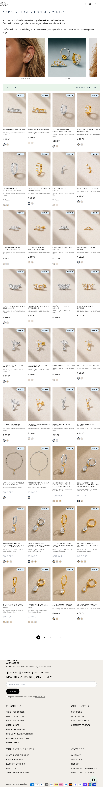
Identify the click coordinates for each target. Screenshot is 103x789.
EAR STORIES (12, 768)
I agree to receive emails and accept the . (26, 697)
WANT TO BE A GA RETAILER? (83, 773)
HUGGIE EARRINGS (14, 760)
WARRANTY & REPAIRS (16, 721)
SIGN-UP (75, 764)
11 (60, 637)
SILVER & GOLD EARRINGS (17, 755)
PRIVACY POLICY (13, 743)
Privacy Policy (40, 697)
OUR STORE (76, 712)
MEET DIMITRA (77, 716)
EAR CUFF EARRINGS (15, 764)
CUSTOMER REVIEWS (80, 725)
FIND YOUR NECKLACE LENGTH (19, 734)
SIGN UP (12, 691)
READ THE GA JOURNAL (81, 721)
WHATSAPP (76, 755)
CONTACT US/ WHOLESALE (17, 738)
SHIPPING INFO (12, 725)
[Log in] (85, 4)
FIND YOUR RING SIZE (15, 729)
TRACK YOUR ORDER (15, 712)
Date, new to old (86, 87)
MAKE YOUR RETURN (15, 716)
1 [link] (38, 637)
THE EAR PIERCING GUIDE (17, 773)
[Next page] (65, 637)
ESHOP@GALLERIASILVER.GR (84, 768)
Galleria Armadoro (20, 784)
